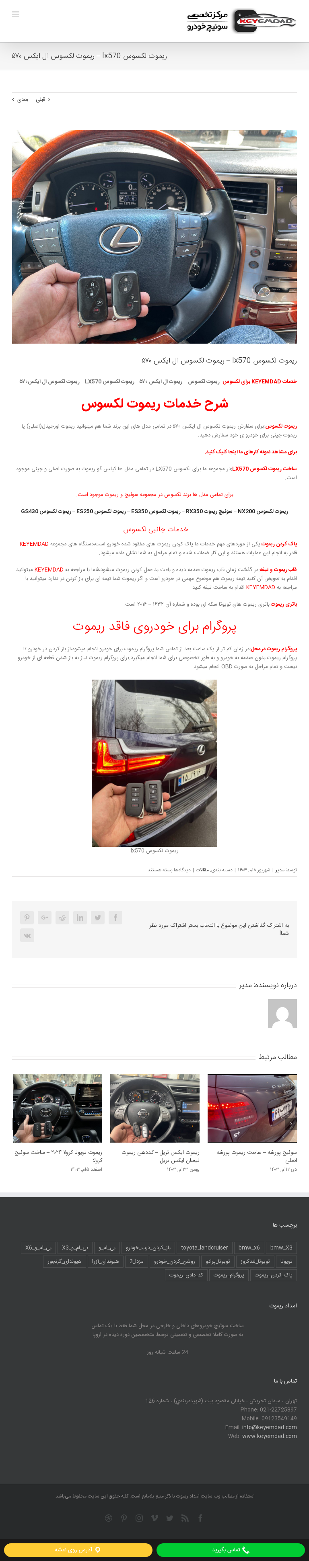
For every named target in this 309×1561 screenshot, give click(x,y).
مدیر (280, 870)
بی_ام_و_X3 (75, 1247)
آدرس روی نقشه (74, 1550)
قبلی (40, 99)
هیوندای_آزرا (105, 1261)
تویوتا (286, 1261)
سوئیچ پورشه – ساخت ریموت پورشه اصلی (159, 1157)
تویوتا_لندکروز (255, 1261)
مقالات (202, 870)
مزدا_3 (137, 1261)
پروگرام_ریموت (229, 1275)
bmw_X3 (281, 1247)
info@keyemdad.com (269, 1427)
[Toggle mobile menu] (16, 14)
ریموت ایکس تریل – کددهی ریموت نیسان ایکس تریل (63, 1157)
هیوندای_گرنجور (64, 1261)
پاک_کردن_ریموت (274, 1275)
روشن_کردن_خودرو (174, 1261)
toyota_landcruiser (204, 1247)
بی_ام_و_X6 (38, 1247)
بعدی (22, 99)
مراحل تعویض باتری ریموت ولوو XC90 (254, 1152)
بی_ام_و (107, 1247)
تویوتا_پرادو (218, 1261)
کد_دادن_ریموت (186, 1275)
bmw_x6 (249, 1247)
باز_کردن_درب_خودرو (148, 1247)
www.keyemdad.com (269, 1436)
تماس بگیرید (227, 1550)
